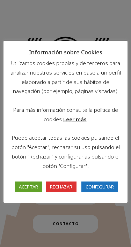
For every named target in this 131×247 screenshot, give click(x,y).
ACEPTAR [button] (28, 187)
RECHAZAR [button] (61, 187)
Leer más (75, 119)
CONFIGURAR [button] (100, 187)
